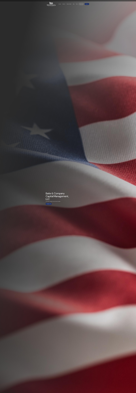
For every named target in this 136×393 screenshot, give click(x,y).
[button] (59, 4)
